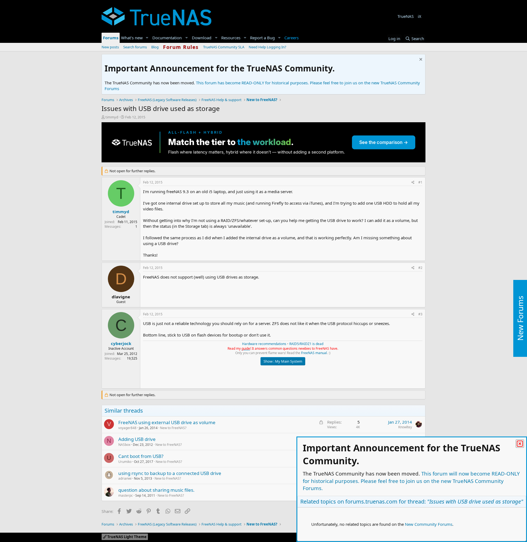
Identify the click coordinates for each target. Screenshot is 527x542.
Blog (155, 47)
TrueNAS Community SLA (223, 47)
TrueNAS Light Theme (126, 536)
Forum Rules (181, 47)
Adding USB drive (137, 439)
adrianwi (124, 478)
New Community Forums (428, 524)
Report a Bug (262, 37)
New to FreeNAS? (173, 428)
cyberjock (121, 343)
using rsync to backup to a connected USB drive (169, 473)
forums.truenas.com (371, 501)
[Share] (413, 182)
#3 (420, 314)
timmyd (111, 117)
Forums (110, 37)
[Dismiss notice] (420, 60)
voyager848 (127, 428)
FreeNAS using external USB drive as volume (166, 422)
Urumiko (124, 461)
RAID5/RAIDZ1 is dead (306, 343)
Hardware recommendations (264, 343)
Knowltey (405, 427)
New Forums (520, 318)
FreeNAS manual (314, 353)
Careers (291, 37)
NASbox (124, 444)
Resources (230, 37)
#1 (420, 182)
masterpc (125, 495)
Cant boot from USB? (140, 456)
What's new (132, 37)
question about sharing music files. (156, 490)
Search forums (135, 47)
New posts (110, 47)
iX (419, 16)
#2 (420, 267)
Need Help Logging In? (267, 47)
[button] (147, 38)
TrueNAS (405, 16)
